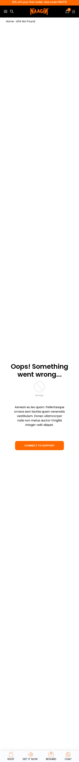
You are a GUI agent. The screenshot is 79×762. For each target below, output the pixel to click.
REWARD (51, 759)
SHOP (10, 759)
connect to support (39, 445)
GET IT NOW (30, 759)
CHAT (68, 759)
